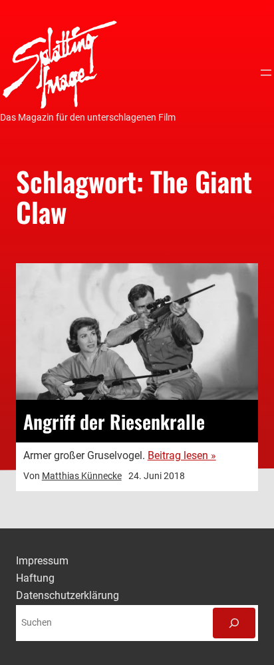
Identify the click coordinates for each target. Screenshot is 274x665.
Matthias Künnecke (82, 475)
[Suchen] (234, 623)
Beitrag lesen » (182, 455)
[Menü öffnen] (266, 73)
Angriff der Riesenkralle (114, 421)
